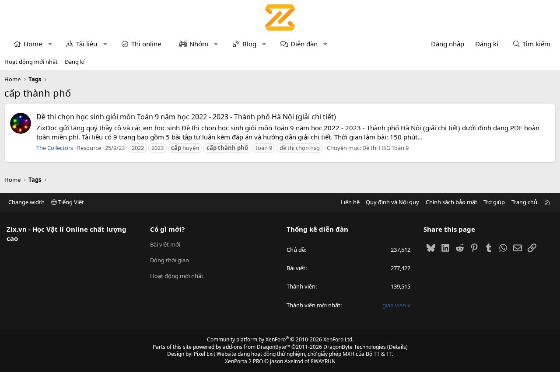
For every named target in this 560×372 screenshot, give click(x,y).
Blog (249, 43)
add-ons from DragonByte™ (256, 347)
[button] (50, 44)
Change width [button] (26, 202)
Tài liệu (86, 43)
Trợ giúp (494, 202)
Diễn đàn (304, 43)
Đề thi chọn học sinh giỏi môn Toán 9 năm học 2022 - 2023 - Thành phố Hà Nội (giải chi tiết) (186, 117)
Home (33, 43)
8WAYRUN (323, 361)
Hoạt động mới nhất (31, 62)
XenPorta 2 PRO (244, 361)
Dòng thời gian (169, 260)
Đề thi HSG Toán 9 (385, 148)
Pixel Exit (204, 354)
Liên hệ (350, 202)
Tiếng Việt (70, 202)
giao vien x (396, 305)
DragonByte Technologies (354, 347)
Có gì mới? (167, 229)
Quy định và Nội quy (392, 202)
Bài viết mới (165, 244)
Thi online (146, 43)
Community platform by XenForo (280, 339)
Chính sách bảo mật (451, 202)
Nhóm (198, 43)
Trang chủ (524, 202)
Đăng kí (74, 62)
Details (397, 347)
